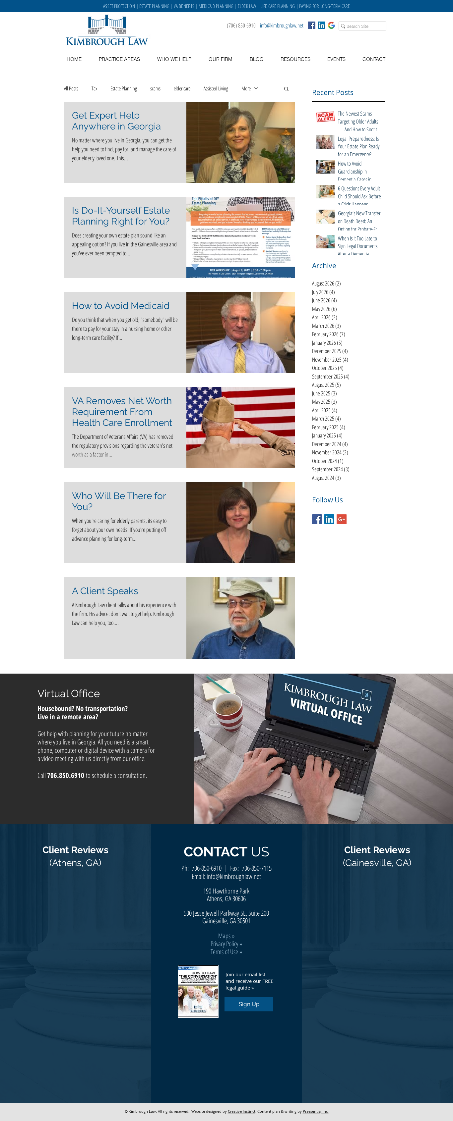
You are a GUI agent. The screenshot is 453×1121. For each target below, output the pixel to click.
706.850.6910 (65, 775)
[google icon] (331, 25)
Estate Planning (123, 88)
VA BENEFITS (184, 6)
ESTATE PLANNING (154, 6)
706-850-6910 (207, 868)
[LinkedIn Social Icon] (321, 25)
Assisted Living (216, 88)
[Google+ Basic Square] (342, 519)
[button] (295, 59)
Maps (224, 935)
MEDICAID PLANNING (216, 6)
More (246, 88)
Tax (94, 88)
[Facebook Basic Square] (311, 25)
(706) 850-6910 (241, 25)
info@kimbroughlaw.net (281, 25)
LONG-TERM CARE (335, 6)
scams (155, 88)
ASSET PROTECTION (119, 6)
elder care (182, 88)
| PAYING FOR (307, 6)
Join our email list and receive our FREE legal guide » (249, 981)
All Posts (71, 88)
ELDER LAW (247, 6)
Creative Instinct (241, 1111)
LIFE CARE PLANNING (278, 6)
